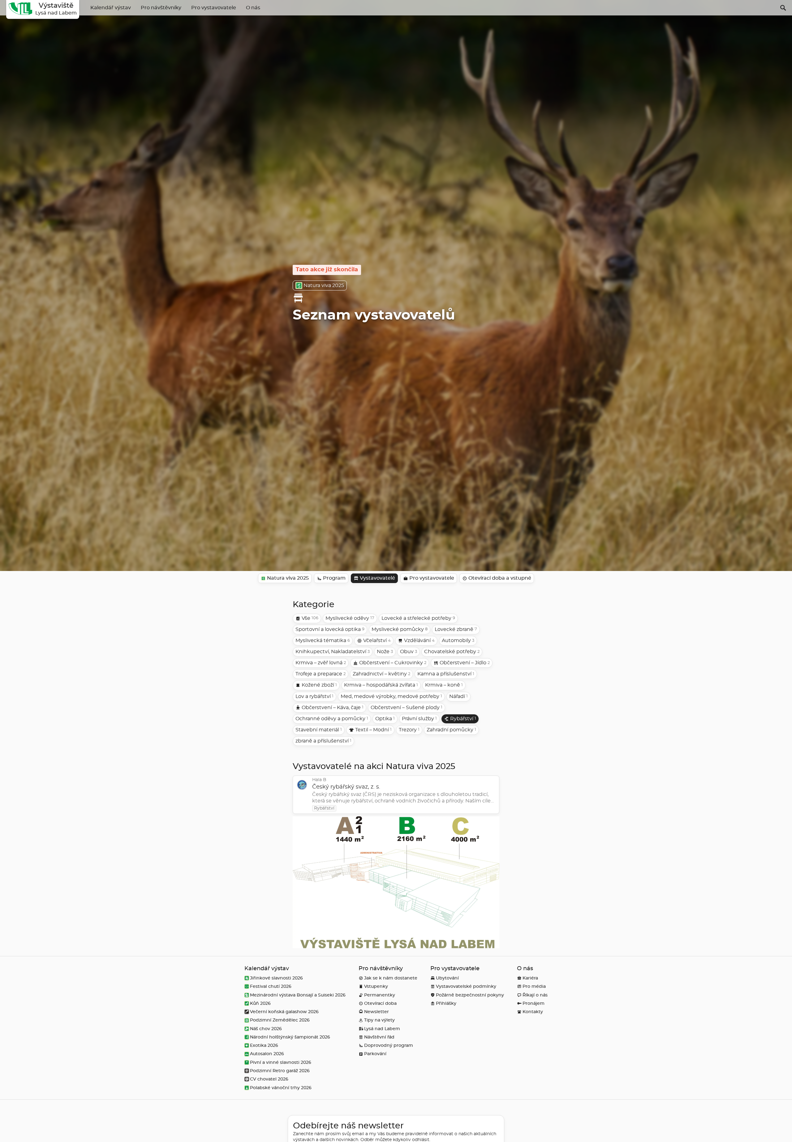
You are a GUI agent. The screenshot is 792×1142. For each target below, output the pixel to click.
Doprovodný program (388, 1045)
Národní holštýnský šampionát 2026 (290, 1037)
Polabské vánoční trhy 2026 (281, 1087)
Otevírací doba (380, 1003)
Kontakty (533, 1011)
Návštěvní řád (379, 1037)
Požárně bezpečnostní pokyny (470, 995)
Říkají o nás (535, 995)
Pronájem (533, 1003)
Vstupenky (376, 986)
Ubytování (447, 978)
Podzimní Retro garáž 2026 (280, 1070)
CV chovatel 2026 (269, 1079)
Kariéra (530, 978)
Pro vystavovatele (213, 7)
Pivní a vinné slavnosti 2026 (280, 1062)
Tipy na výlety (379, 1020)
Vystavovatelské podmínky (466, 986)
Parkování (375, 1053)
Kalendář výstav (110, 7)
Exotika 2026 (264, 1045)
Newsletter (376, 1011)
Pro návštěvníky (161, 7)
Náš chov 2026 (266, 1028)
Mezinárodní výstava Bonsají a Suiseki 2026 (298, 995)
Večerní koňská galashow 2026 (284, 1011)
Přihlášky (446, 1003)
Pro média (534, 986)
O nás (253, 7)
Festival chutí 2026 (270, 986)
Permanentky (379, 995)
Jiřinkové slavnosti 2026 (276, 978)
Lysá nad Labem (382, 1028)
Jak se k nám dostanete (390, 978)
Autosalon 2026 (267, 1053)
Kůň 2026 (260, 1003)
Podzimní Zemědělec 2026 (280, 1020)
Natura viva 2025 (323, 285)
